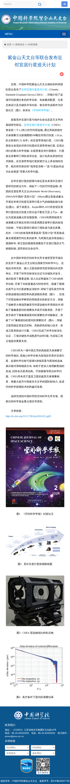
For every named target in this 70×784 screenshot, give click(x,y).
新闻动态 (19, 44)
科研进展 (32, 44)
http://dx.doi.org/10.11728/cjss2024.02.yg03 (28, 416)
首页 (9, 44)
